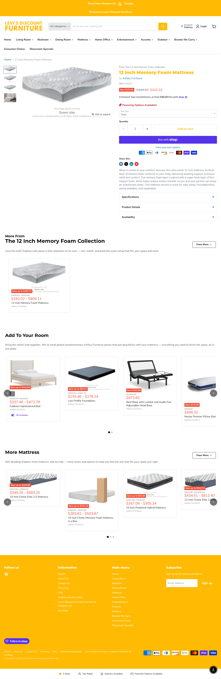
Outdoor (162, 39)
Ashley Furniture (132, 78)
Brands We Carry (184, 39)
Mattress (83, 39)
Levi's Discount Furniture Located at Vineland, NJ (108, 651)
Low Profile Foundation (81, 401)
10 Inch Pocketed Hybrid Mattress (146, 507)
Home (7, 39)
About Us (63, 578)
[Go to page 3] (113, 537)
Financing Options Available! (139, 105)
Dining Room (63, 39)
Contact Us (64, 583)
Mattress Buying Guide (70, 597)
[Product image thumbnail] (10, 78)
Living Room (23, 39)
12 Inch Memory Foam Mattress (30, 303)
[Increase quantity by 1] (147, 128)
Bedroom (43, 39)
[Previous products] (7, 393)
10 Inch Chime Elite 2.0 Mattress (29, 497)
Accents (146, 39)
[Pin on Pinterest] (136, 164)
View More (202, 244)
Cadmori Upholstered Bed (25, 406)
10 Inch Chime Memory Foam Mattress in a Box (90, 519)
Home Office (103, 39)
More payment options (168, 147)
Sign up (207, 583)
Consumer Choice (14, 49)
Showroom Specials (41, 49)
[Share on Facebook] (121, 164)
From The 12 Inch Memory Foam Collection (142, 67)
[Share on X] (126, 164)
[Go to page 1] (109, 432)
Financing (63, 588)
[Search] (162, 26)
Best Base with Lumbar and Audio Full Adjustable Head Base (148, 403)
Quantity (123, 121)
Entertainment (126, 39)
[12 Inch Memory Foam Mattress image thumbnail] (10, 70)
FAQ (60, 592)
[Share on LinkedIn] (131, 164)
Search (62, 574)
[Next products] (213, 393)
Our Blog (63, 610)
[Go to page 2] (112, 432)
